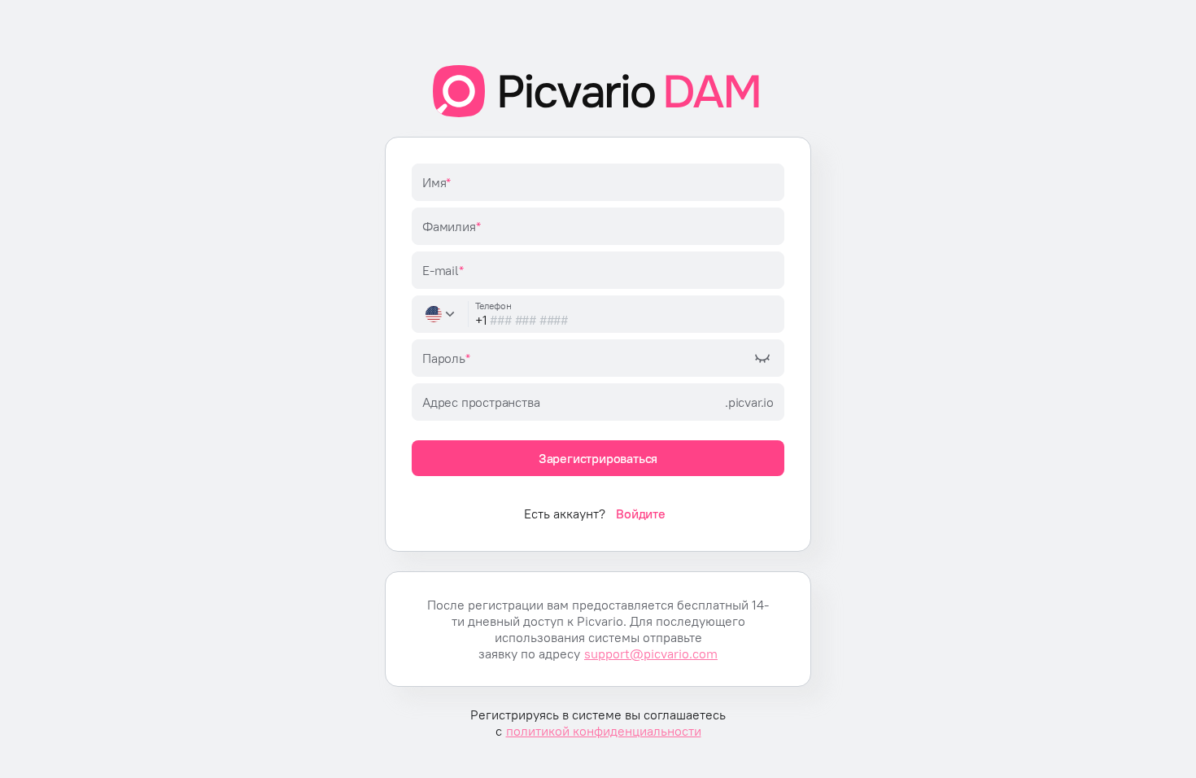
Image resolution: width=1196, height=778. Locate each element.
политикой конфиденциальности (603, 731)
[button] (441, 314)
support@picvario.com (651, 653)
